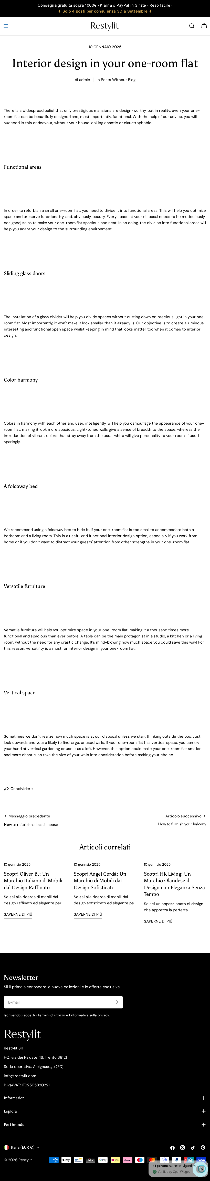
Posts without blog (118, 79)
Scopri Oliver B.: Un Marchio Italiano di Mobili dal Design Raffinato (33, 880)
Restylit (25, 1160)
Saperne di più (18, 914)
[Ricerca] (192, 26)
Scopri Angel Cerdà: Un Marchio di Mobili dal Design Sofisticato (100, 880)
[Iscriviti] (117, 1002)
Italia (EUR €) (23, 1147)
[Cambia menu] (6, 26)
